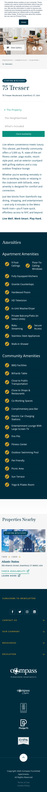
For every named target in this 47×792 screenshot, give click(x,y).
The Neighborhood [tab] (16, 118)
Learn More (9, 576)
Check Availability (23, 134)
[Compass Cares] (23, 691)
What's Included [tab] (14, 126)
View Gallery (16, 47)
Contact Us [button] (9, 620)
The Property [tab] (14, 109)
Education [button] (9, 654)
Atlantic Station (10, 562)
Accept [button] (23, 22)
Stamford (34, 60)
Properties (7, 60)
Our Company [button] (11, 631)
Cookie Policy (23, 785)
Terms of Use (24, 782)
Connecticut (21, 60)
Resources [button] (9, 643)
